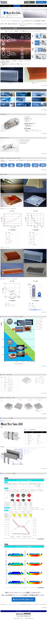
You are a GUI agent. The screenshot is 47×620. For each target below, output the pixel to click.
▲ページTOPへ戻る (44, 85)
